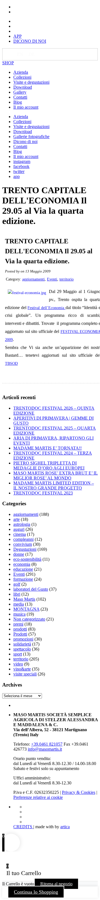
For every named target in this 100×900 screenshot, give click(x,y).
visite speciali (25, 674)
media (18, 604)
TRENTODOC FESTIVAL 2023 (43, 493)
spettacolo (22, 649)
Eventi (52, 279)
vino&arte (22, 669)
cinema (19, 534)
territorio (66, 279)
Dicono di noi (25, 141)
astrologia (21, 524)
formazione (23, 579)
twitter (18, 171)
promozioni (23, 639)
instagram (21, 161)
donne (18, 554)
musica (19, 614)
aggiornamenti (33, 279)
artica (65, 826)
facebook (21, 166)
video (18, 664)
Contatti (20, 97)
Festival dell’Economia (46, 308)
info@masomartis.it (45, 749)
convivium (22, 544)
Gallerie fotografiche (31, 136)
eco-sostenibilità (27, 559)
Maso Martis (24, 599)
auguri (18, 529)
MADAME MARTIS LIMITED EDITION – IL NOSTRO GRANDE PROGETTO (53, 485)
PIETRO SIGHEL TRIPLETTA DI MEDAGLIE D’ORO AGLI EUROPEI (48, 465)
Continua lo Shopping (36, 892)
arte (16, 519)
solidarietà (22, 644)
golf (16, 584)
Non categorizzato (29, 619)
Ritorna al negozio (56, 883)
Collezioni (22, 77)
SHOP (8, 62)
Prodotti (20, 634)
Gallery (19, 92)
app (16, 176)
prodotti (20, 629)
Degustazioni (24, 549)
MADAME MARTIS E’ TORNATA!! (47, 448)
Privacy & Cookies (78, 792)
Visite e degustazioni (31, 82)
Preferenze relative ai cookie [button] (38, 797)
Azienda (20, 72)
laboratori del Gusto (30, 589)
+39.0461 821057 (46, 744)
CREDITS (23, 826)
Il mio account (25, 107)
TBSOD (11, 363)
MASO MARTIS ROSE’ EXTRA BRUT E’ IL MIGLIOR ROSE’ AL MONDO (55, 475)
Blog (17, 102)
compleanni (23, 539)
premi (18, 624)
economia (21, 564)
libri (16, 594)
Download (22, 87)
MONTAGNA (26, 609)
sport (17, 654)
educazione (23, 569)
